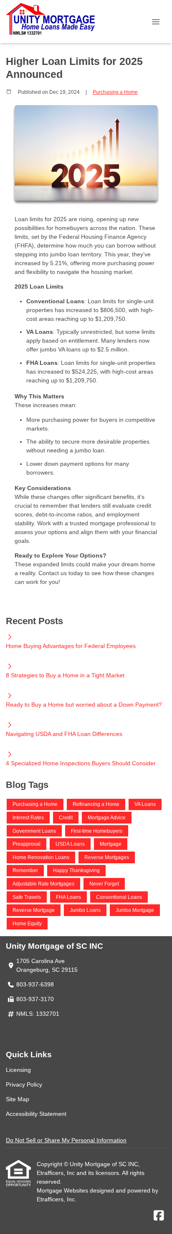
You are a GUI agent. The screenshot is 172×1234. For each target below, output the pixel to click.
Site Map (17, 1099)
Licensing (18, 1069)
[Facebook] (159, 1216)
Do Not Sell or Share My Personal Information (66, 1140)
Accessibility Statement (36, 1113)
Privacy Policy (24, 1084)
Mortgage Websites (63, 1190)
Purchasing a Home (115, 92)
